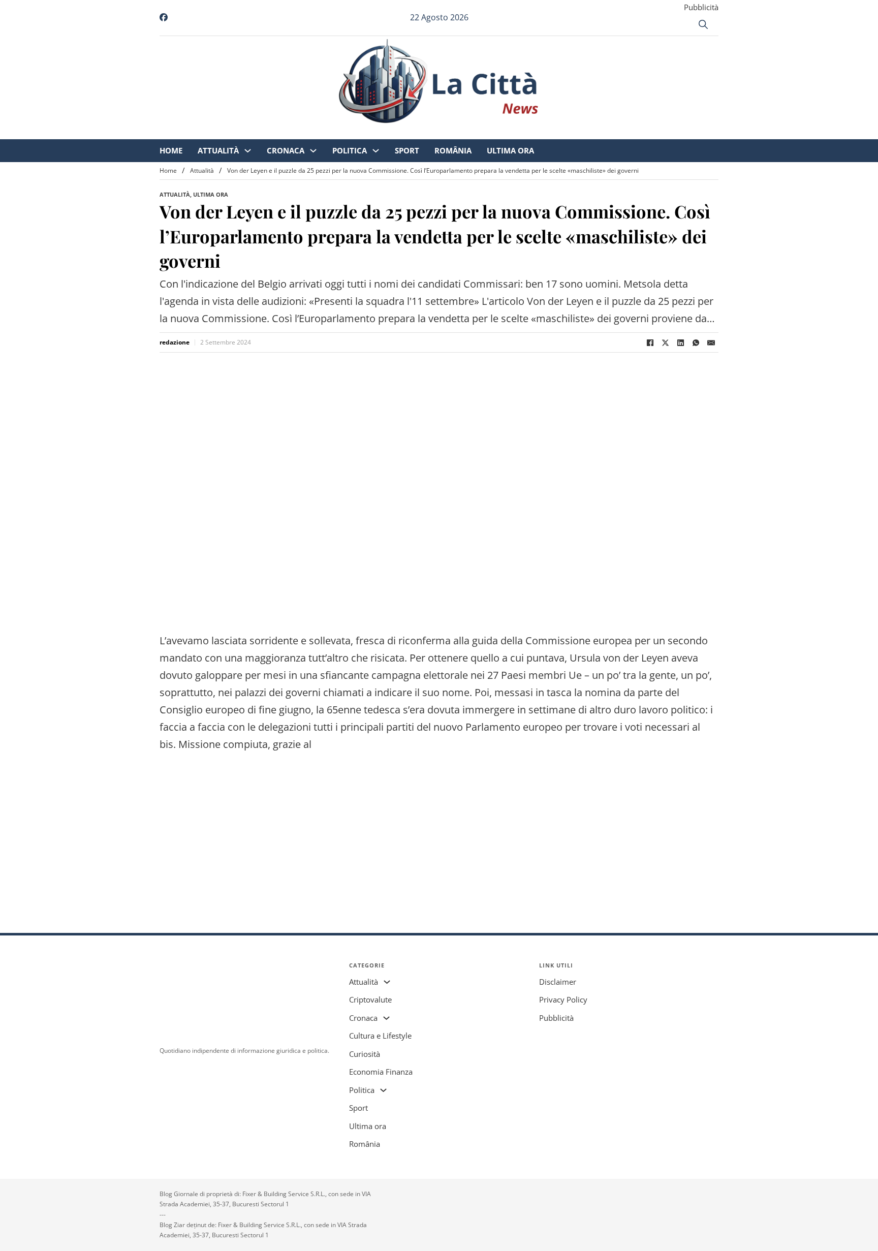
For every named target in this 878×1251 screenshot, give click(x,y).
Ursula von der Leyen (619, 658)
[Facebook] (649, 342)
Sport (492, 132)
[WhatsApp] (695, 342)
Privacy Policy (563, 999)
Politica (434, 132)
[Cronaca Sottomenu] (398, 132)
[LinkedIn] (680, 342)
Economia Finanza (381, 1072)
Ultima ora (595, 132)
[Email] (710, 342)
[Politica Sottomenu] (460, 132)
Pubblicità (701, 7)
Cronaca (370, 132)
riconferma (424, 640)
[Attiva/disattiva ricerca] (703, 24)
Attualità (303, 132)
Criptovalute (370, 999)
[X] (665, 342)
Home (255, 132)
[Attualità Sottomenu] (332, 132)
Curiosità (364, 1054)
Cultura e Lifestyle (380, 1035)
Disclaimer (557, 982)
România (537, 132)
